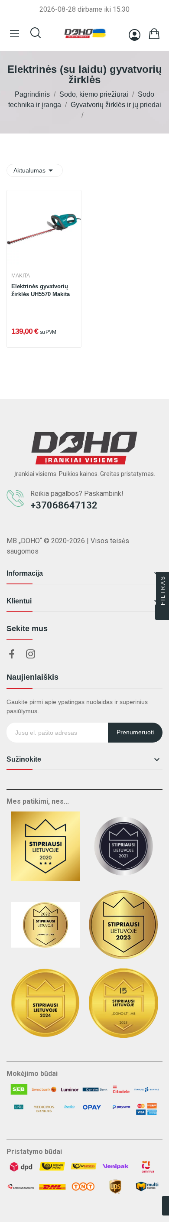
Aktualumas (34, 170)
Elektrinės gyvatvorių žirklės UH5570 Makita (40, 290)
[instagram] (31, 654)
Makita (20, 275)
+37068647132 (64, 505)
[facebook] (11, 654)
